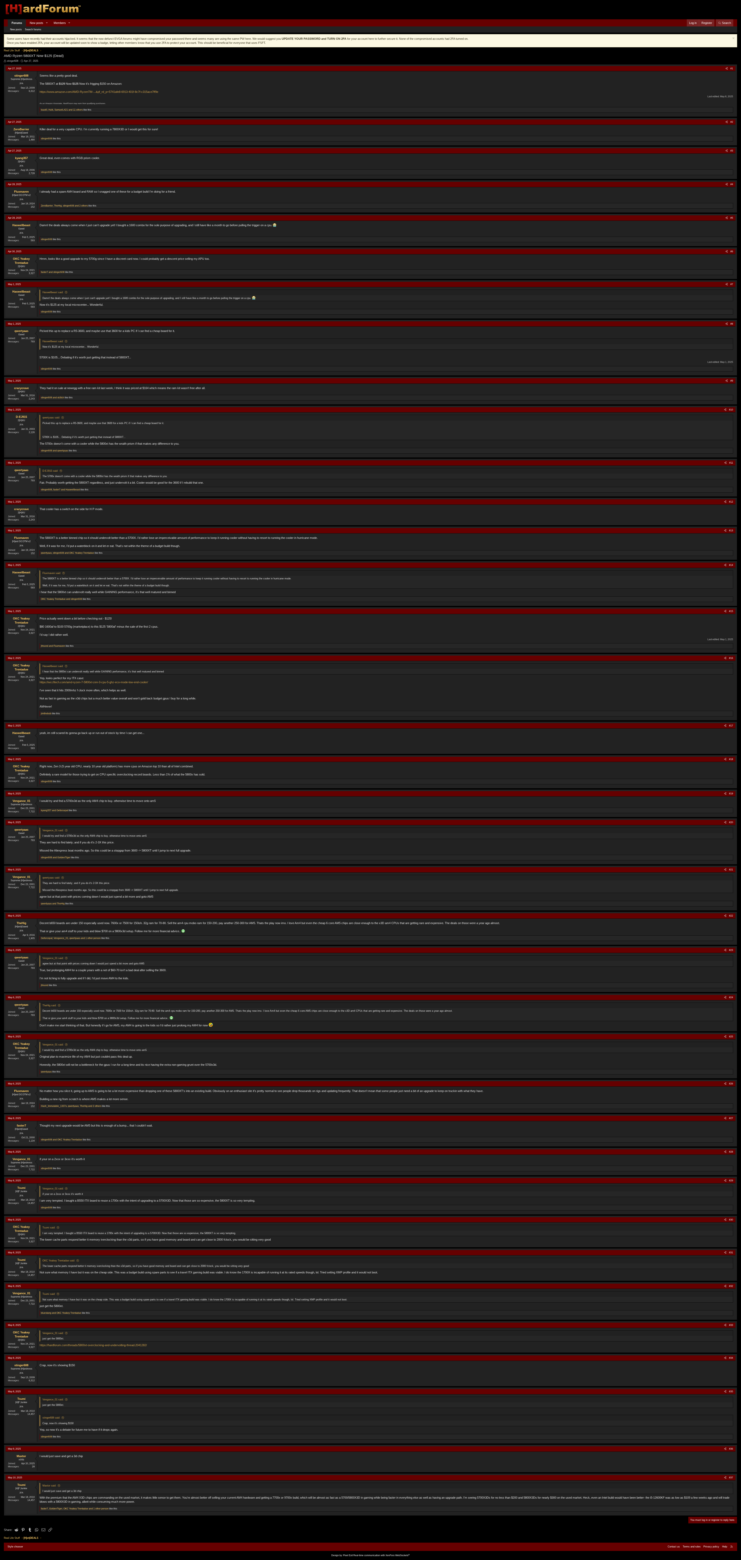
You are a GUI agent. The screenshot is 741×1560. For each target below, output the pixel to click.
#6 (731, 251)
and (52, 272)
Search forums (33, 29)
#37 (731, 1477)
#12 (731, 501)
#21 (731, 869)
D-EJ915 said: (50, 470)
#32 (731, 1286)
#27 (731, 1118)
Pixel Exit (348, 1555)
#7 (731, 284)
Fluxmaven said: (51, 573)
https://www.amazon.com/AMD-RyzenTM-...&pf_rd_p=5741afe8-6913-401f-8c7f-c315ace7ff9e (99, 91)
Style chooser (15, 1546)
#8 (731, 323)
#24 (731, 997)
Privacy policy (711, 1546)
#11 (731, 462)
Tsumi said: (48, 1227)
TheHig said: (49, 1005)
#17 (731, 725)
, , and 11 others (62, 109)
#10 (731, 409)
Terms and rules (692, 1546)
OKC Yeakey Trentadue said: (58, 1260)
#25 (731, 1036)
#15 (731, 611)
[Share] (726, 68)
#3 (731, 150)
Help (724, 1546)
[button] (47, 22)
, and (60, 489)
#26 (731, 1083)
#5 (731, 218)
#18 (731, 759)
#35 (731, 1391)
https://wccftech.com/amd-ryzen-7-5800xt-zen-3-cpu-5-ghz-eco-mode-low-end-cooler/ (94, 682)
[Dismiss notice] (733, 39)
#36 (731, 1448)
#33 (731, 1325)
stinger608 (12, 60)
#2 (731, 122)
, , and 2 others (64, 205)
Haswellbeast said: (52, 292)
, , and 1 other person (71, 938)
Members (60, 23)
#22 (731, 915)
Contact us (674, 1546)
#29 (731, 1180)
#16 (731, 658)
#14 (731, 565)
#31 (731, 1252)
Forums (17, 23)
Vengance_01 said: (53, 830)
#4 (731, 184)
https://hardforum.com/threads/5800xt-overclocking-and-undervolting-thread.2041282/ (93, 1345)
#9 (731, 380)
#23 (731, 950)
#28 (731, 1151)
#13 (731, 530)
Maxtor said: (49, 1485)
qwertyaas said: (51, 417)
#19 (731, 793)
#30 (731, 1219)
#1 (731, 68)
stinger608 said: (51, 1417)
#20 (731, 822)
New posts (36, 23)
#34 (731, 1358)
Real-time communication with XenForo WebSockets (381, 1555)
